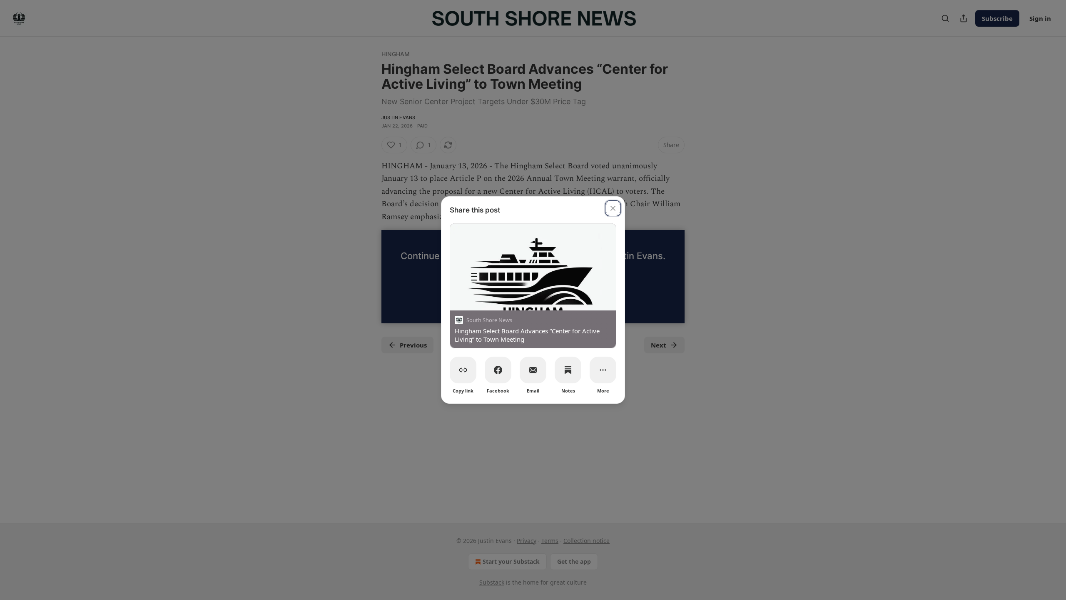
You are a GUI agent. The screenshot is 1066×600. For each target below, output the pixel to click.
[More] (603, 370)
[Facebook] (498, 370)
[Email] (533, 370)
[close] (613, 208)
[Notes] (568, 370)
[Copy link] (463, 370)
